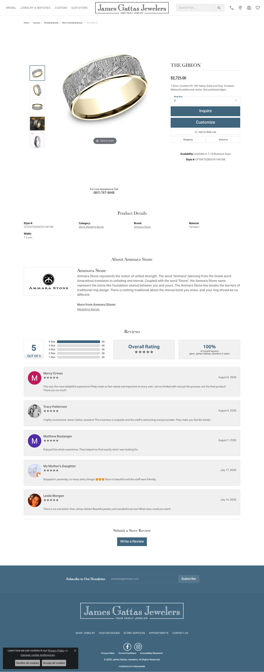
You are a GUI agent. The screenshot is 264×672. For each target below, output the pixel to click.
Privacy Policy (108, 653)
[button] (249, 8)
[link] (231, 8)
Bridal (11, 7)
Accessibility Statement (151, 653)
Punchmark (138, 666)
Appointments (159, 633)
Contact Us (180, 633)
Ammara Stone (142, 227)
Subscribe (188, 579)
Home (26, 23)
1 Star (52, 357)
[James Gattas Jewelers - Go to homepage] (132, 610)
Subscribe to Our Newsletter (85, 579)
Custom (61, 7)
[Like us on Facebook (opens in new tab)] (127, 647)
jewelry (36, 23)
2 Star (52, 353)
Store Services (134, 633)
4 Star (52, 345)
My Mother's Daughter (59, 466)
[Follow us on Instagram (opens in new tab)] (138, 647)
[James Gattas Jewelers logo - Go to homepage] (132, 7)
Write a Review (132, 542)
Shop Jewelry (85, 633)
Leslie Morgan (53, 496)
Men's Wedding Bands (72, 23)
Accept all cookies (54, 662)
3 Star (52, 349)
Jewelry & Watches (35, 7)
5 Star (52, 341)
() (103, 341)
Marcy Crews (53, 373)
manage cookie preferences (37, 655)
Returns (223, 139)
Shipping (188, 139)
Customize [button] (205, 123)
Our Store (79, 7)
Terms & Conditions (127, 653)
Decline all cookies (27, 662)
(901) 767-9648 (104, 193)
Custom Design (109, 633)
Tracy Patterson (55, 407)
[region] (105, 106)
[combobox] (195, 7)
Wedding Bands (51, 23)
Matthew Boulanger (57, 436)
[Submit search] (219, 7)
